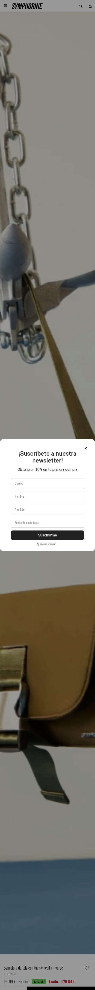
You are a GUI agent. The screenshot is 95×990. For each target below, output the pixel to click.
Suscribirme (47, 535)
